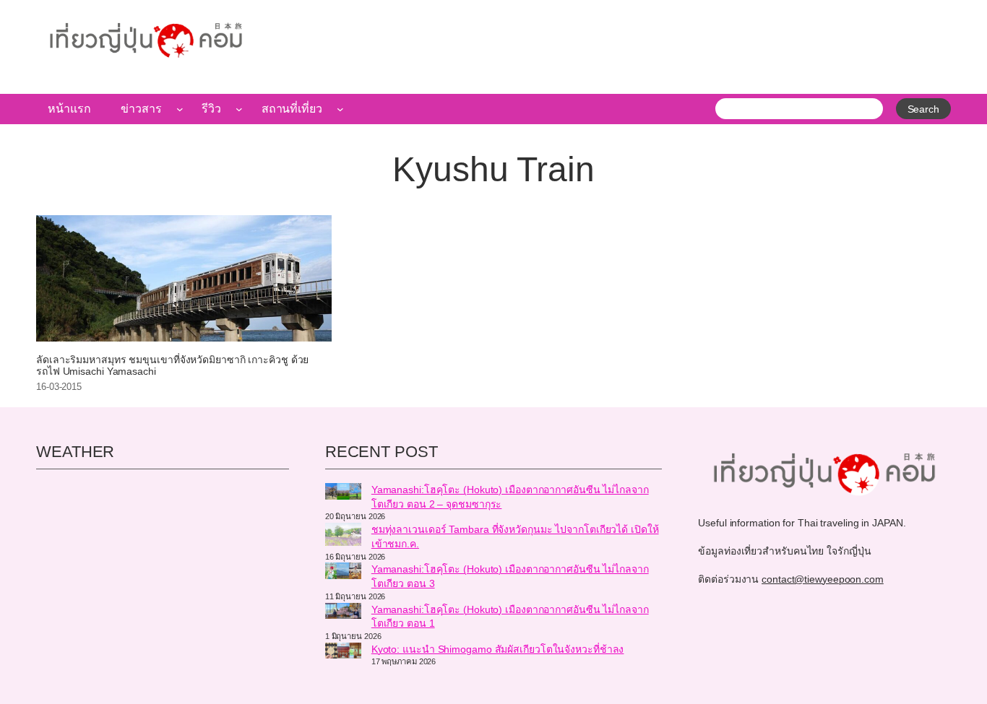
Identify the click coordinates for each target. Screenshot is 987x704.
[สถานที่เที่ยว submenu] (340, 109)
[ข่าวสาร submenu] (180, 109)
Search (923, 109)
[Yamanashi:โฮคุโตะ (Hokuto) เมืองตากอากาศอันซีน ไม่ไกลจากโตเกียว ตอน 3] (343, 572)
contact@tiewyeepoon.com (823, 579)
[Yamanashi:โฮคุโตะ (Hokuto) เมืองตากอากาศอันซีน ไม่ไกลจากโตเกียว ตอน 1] (343, 613)
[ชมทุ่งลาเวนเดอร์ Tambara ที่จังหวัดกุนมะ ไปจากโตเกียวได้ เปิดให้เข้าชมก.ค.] (343, 536)
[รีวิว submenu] (239, 109)
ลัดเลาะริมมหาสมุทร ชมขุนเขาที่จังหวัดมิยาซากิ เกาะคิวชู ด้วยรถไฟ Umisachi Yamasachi (172, 366)
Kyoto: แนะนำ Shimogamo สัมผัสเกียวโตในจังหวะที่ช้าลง (497, 649)
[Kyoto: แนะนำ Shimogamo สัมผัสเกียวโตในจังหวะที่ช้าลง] (343, 653)
